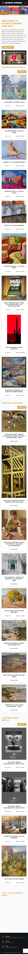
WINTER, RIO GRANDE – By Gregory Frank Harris (14, 391)
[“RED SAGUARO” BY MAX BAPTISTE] (14, 329)
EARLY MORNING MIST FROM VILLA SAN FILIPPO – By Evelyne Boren (14, 304)
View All (22, 71)
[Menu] (25, 3)
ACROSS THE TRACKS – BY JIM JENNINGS (14, 837)
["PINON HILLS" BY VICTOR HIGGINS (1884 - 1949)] (14, 693)
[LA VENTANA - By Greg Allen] (14, 87)
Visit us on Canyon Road (12, 894)
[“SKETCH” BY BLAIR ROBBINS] (14, 212)
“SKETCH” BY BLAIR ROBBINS (14, 225)
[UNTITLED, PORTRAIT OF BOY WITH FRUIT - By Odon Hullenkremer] (14, 525)
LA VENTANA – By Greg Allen (14, 102)
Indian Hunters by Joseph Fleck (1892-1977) (14, 644)
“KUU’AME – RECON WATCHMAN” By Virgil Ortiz (14, 763)
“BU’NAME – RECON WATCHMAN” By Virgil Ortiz (14, 807)
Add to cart (20, 105)
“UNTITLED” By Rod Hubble (14, 879)
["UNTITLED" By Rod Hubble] (14, 861)
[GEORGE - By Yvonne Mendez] (14, 150)
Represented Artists (14, 67)
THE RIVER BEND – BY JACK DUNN (14, 131)
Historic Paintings (12, 403)
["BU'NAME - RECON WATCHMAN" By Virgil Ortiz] (14, 788)
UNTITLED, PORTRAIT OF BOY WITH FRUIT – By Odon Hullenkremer (14, 544)
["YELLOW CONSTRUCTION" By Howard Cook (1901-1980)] (14, 471)
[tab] (9, 12)
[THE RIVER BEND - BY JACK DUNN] (14, 119)
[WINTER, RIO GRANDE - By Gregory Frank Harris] (14, 372)
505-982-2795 (8, 942)
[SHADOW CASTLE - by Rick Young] (14, 179)
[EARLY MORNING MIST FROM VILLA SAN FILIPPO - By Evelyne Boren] (14, 288)
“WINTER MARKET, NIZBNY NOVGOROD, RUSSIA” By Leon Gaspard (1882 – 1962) (14, 436)
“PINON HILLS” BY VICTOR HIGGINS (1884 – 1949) (14, 705)
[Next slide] (26, 10)
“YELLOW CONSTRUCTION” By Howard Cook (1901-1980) (14, 501)
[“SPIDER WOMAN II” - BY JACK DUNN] (14, 248)
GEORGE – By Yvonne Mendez (14, 162)
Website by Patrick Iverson (14, 952)
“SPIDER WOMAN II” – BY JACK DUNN (14, 267)
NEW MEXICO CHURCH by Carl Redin (14, 676)
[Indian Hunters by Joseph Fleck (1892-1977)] (14, 630)
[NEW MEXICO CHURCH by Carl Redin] (14, 663)
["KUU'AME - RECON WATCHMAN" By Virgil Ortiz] (14, 744)
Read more (14, 441)
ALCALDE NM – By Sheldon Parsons (14, 611)
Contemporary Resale (10, 719)
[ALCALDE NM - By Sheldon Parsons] (14, 598)
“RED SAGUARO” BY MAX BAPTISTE (14, 348)
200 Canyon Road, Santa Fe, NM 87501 (15, 937)
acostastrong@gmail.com (11, 947)
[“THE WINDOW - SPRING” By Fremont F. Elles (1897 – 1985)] (14, 564)
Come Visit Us (8, 47)
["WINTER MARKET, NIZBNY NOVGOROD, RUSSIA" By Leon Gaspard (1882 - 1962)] (14, 421)
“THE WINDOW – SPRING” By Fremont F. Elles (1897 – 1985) (14, 579)
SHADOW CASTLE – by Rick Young (14, 192)
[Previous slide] (2, 10)
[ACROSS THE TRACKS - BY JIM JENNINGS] (14, 825)
